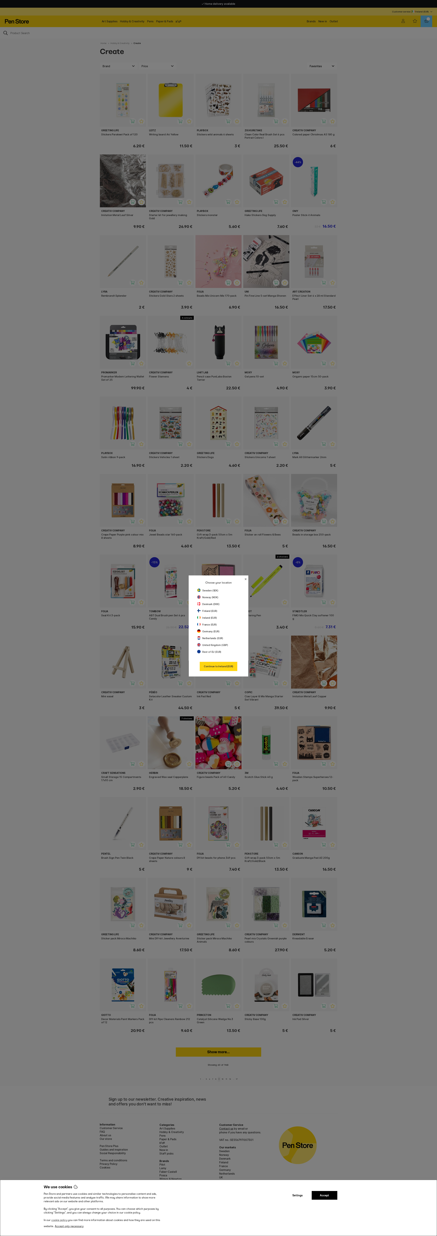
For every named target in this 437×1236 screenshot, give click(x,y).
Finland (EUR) (209, 610)
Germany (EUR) (211, 631)
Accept (324, 1195)
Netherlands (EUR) (212, 638)
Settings (297, 1195)
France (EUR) (209, 624)
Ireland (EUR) (209, 617)
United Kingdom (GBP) (215, 645)
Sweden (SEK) (210, 590)
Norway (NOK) (210, 597)
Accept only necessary (69, 1226)
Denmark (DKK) (211, 604)
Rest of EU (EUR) (211, 651)
